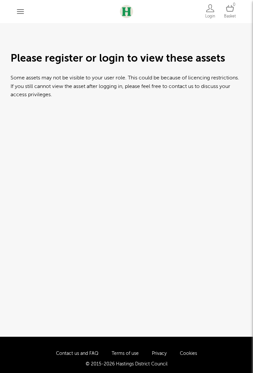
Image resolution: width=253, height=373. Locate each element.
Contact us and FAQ (77, 353)
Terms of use (125, 353)
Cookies (188, 353)
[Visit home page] (126, 11)
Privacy (159, 353)
